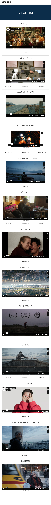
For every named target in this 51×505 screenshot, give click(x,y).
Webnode (29, 502)
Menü (48, 2)
